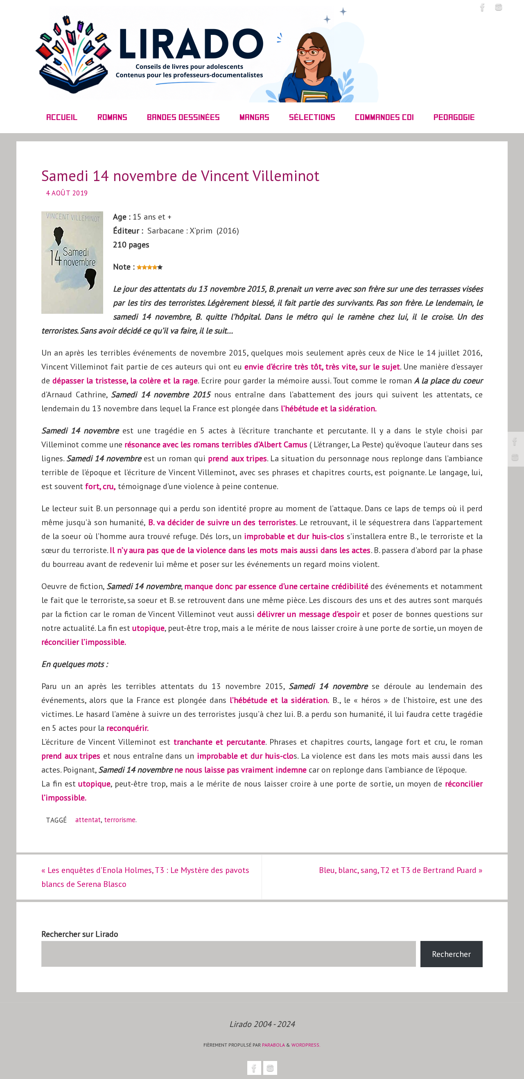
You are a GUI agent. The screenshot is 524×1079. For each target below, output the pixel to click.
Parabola (273, 1045)
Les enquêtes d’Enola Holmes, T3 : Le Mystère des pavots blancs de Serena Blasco (145, 877)
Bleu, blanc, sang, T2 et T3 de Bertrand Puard (401, 870)
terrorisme (120, 819)
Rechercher (451, 954)
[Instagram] (515, 457)
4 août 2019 (67, 192)
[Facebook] (515, 441)
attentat (88, 819)
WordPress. (306, 1045)
